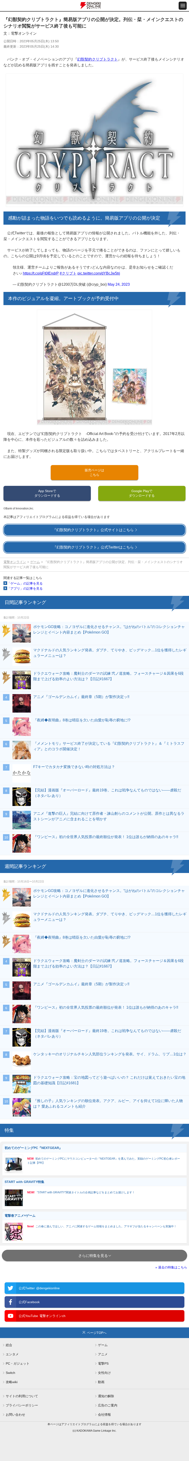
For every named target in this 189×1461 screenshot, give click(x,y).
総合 (9, 1345)
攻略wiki (12, 1382)
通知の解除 (106, 1396)
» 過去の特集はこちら (171, 1267)
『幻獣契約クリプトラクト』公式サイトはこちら (93, 530)
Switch (10, 1373)
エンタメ (12, 1354)
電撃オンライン (14, 562)
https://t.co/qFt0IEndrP (41, 273)
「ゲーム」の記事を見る (25, 583)
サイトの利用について (22, 1396)
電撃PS (103, 1363)
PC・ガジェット (18, 1363)
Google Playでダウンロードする (142, 493)
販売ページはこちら (94, 472)
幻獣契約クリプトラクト (97, 59)
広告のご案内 (107, 1405)
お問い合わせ (15, 1414)
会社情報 (104, 1414)
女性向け (104, 1373)
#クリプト (68, 273)
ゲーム (35, 562)
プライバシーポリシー (22, 1405)
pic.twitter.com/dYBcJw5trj (98, 273)
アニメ (103, 1354)
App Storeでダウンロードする (47, 493)
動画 (101, 1382)
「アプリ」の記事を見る (25, 588)
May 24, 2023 (119, 284)
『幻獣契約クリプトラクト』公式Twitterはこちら (93, 547)
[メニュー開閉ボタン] (183, 6)
